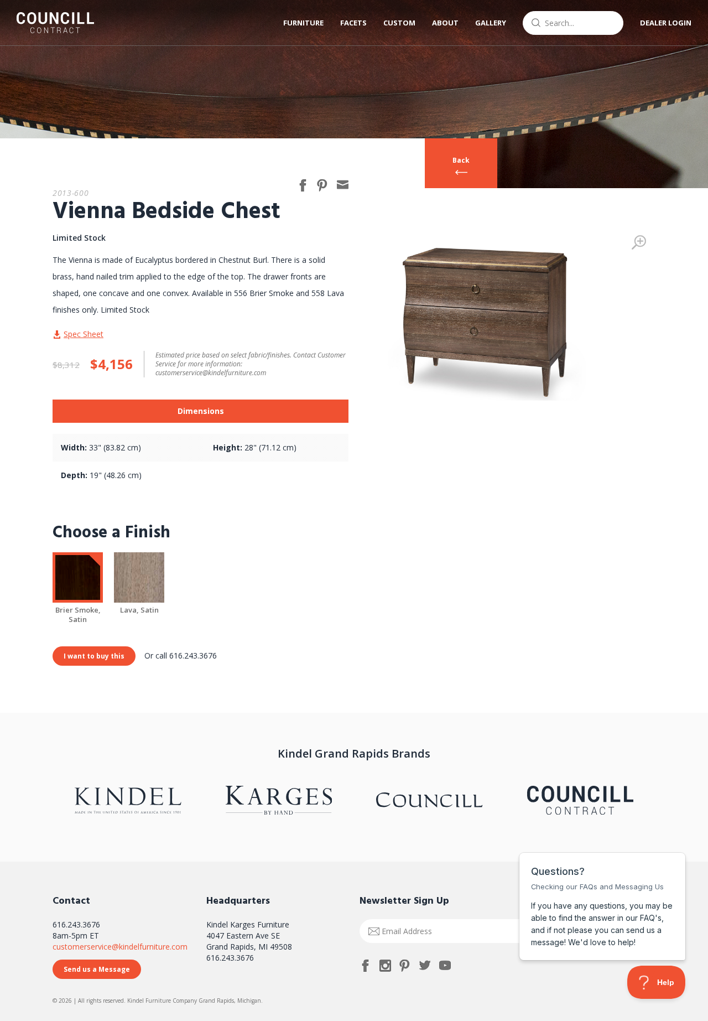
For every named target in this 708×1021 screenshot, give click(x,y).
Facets (353, 23)
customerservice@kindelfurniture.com (120, 946)
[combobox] (573, 23)
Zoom (639, 242)
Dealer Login (665, 23)
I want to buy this (94, 656)
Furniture (303, 23)
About (445, 23)
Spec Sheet (83, 334)
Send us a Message (97, 969)
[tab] (200, 411)
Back (461, 160)
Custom (399, 23)
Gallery (490, 23)
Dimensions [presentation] (201, 411)
